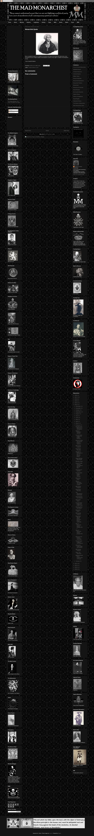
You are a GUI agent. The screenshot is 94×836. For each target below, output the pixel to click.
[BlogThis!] (45, 65)
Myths (66, 22)
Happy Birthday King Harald (79, 459)
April (77, 421)
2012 (76, 563)
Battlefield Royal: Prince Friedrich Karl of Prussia (79, 557)
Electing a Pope (79, 461)
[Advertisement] (47, 116)
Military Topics (76, 76)
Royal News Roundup (78, 449)
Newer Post (28, 130)
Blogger (59, 833)
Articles (43, 22)
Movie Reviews (76, 89)
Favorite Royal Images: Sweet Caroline (79, 474)
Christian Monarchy (77, 71)
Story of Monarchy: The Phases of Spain (79, 483)
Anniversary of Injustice (79, 470)
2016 (76, 399)
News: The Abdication (78, 553)
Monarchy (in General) (78, 87)
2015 (76, 400)
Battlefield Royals (77, 69)
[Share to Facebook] (47, 65)
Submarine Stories (77, 101)
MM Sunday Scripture (78, 446)
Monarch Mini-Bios (77, 78)
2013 (76, 404)
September (78, 411)
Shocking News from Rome (79, 507)
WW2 (78, 22)
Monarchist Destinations (78, 80)
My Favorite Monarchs (78, 92)
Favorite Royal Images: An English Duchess (79, 437)
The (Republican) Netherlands (79, 493)
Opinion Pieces (76, 94)
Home (9, 22)
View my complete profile (78, 174)
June (77, 417)
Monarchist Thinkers (77, 83)
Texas (72, 22)
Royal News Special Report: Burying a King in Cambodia (78, 519)
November (78, 408)
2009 (76, 569)
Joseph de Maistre (32, 67)
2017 (76, 397)
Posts (11, 110)
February (78, 425)
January (78, 561)
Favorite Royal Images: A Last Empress (79, 542)
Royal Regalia (76, 98)
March (77, 423)
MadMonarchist (78, 166)
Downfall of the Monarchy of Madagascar (79, 428)
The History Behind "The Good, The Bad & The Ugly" (14, 102)
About (15, 22)
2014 (76, 402)
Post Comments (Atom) (50, 134)
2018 (76, 395)
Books (60, 22)
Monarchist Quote (78, 479)
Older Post (66, 130)
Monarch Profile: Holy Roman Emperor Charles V (79, 442)
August (77, 413)
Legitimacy (36, 22)
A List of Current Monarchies (79, 67)
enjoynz (50, 833)
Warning (22, 22)
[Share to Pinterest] (49, 65)
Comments (12, 112)
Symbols (29, 22)
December (78, 406)
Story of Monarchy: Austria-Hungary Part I (79, 532)
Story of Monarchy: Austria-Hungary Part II (79, 526)
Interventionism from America (79, 497)
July (77, 415)
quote (37, 67)
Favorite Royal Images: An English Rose (79, 504)
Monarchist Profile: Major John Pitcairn (79, 546)
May (77, 419)
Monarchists (76, 85)
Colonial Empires (77, 73)
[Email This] (43, 65)
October (78, 410)
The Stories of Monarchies (79, 103)
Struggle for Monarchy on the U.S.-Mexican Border (79, 454)
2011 (76, 565)
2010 (76, 567)
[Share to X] (46, 65)
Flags (49, 22)
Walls (55, 22)
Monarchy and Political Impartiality (79, 538)
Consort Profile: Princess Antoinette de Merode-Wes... (79, 465)
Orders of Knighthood (78, 96)
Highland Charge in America (78, 432)
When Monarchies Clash (78, 105)
